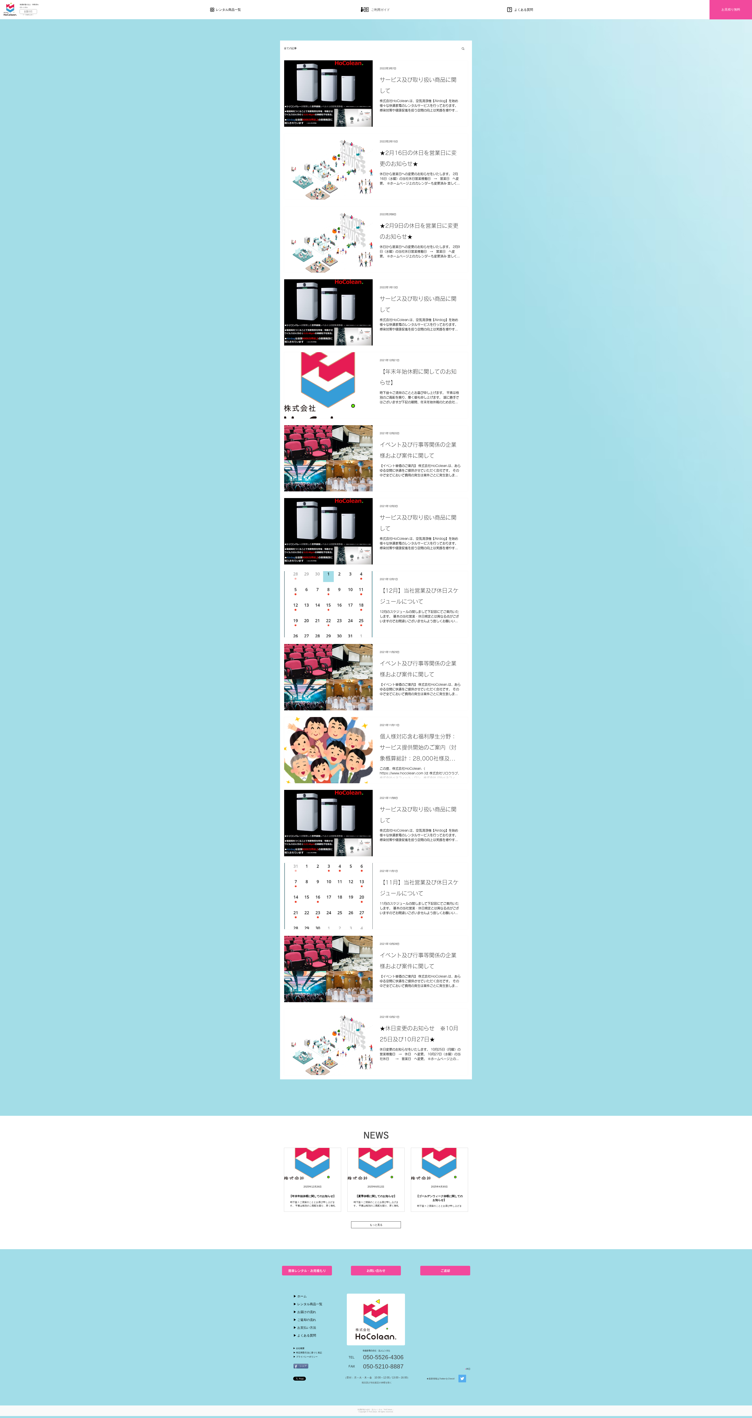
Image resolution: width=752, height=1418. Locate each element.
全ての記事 (290, 48)
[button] (463, 49)
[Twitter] (462, 1378)
